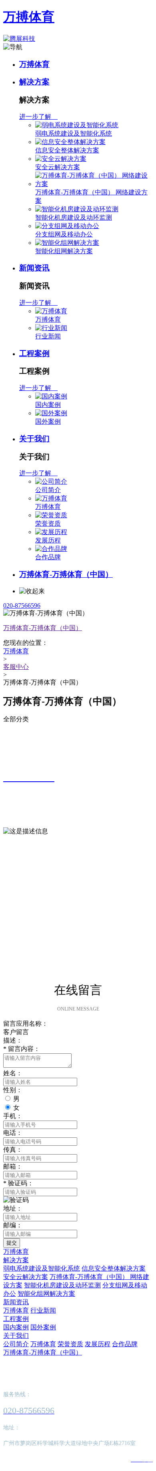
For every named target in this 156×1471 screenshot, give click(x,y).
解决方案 (34, 82)
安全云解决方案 (57, 167)
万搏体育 (28, 17)
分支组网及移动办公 (64, 234)
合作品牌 (48, 557)
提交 (11, 1243)
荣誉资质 (48, 523)
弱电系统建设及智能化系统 (73, 133)
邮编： (12, 1225)
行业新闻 (48, 336)
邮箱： (12, 1166)
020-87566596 (21, 605)
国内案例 (48, 404)
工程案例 (34, 353)
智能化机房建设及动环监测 (73, 217)
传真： (12, 1149)
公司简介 (48, 489)
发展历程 (48, 540)
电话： (12, 1132)
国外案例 (48, 421)
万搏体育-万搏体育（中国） (66, 574)
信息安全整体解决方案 (67, 150)
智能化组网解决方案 (64, 251)
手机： (12, 1116)
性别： (12, 1090)
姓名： (12, 1073)
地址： (12, 1208)
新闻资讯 (34, 268)
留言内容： (21, 1048)
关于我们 (34, 438)
